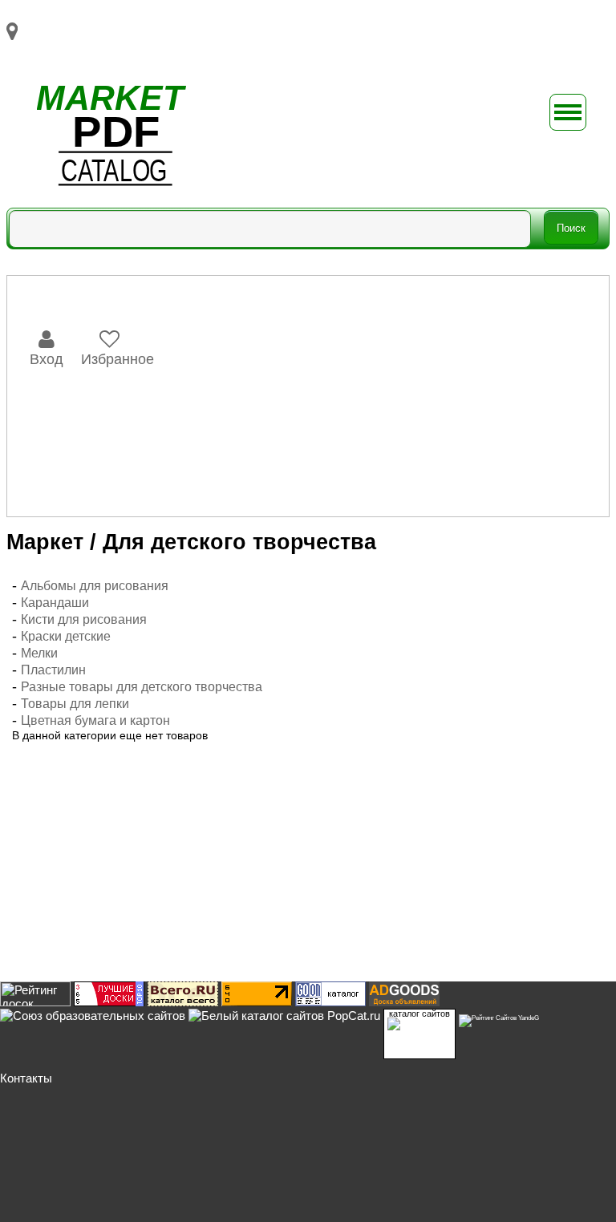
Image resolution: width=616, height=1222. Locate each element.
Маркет (44, 541)
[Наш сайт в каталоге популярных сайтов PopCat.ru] (284, 1015)
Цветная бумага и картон (95, 720)
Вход (46, 358)
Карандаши (55, 602)
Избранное (117, 358)
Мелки (39, 653)
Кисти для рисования (84, 619)
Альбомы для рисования (94, 586)
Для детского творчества (239, 541)
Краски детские (66, 636)
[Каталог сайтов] (183, 1002)
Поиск (571, 228)
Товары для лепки (75, 703)
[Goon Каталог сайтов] (330, 1002)
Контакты (26, 1078)
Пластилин (53, 670)
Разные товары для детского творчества (141, 687)
